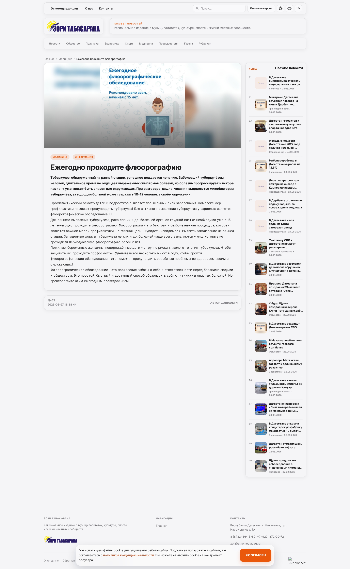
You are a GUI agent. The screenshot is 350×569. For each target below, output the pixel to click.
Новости (54, 43)
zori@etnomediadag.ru (245, 543)
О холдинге (51, 560)
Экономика (112, 43)
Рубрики (205, 43)
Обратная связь (72, 560)
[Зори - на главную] (73, 26)
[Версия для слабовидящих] (289, 8)
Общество (73, 43)
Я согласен (255, 555)
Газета (188, 43)
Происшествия (168, 43)
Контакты (106, 8)
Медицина (146, 43)
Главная (49, 59)
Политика (92, 43)
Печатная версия (261, 8)
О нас (89, 8)
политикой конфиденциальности (128, 555)
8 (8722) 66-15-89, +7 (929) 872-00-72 (257, 536)
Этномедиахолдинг (65, 8)
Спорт (129, 43)
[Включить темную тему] (280, 8)
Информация (84, 157)
